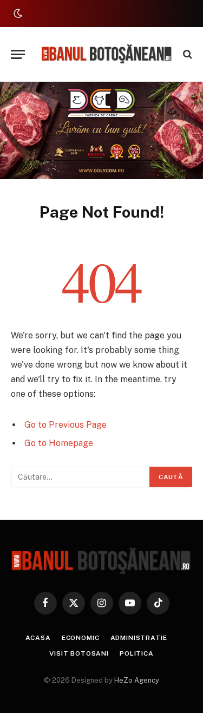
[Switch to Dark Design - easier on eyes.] (17, 13)
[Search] (186, 54)
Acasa (38, 638)
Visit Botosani (79, 653)
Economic (81, 638)
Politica (137, 653)
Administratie (138, 638)
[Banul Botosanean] (107, 54)
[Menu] (18, 54)
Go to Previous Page (65, 425)
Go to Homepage (58, 443)
